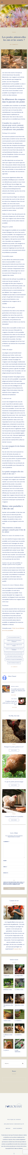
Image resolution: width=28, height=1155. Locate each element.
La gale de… (7, 1050)
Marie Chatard (12, 676)
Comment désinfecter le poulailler (14, 816)
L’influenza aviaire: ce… (8, 1035)
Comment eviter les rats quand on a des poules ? (14, 645)
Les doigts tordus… (19, 975)
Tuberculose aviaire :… (19, 1005)
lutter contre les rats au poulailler (14, 656)
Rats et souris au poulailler (14, 662)
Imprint (8, 1128)
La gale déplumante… (18, 1050)
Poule (14, 32)
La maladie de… (19, 1020)
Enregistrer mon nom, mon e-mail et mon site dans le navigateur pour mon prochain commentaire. (14, 883)
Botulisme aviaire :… (8, 990)
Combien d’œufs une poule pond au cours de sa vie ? (10, 702)
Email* (5, 866)
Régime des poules (18, 779)
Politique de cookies (14, 1119)
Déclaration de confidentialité (14, 1124)
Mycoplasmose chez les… (8, 1005)
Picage (7, 779)
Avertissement (17, 1128)
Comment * (6, 841)
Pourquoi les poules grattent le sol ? (14, 747)
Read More (14, 750)
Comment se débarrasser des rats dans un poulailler (14, 649)
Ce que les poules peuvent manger (14, 781)
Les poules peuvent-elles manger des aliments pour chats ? (18, 690)
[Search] (22, 1063)
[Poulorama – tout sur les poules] (14, 15)
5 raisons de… (7, 975)
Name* (5, 860)
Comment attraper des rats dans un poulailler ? (14, 641)
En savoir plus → (18, 949)
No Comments (14, 44)
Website (5, 872)
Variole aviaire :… (8, 1020)
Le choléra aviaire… (19, 989)
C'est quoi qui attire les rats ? (14, 637)
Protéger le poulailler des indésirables (14, 659)
